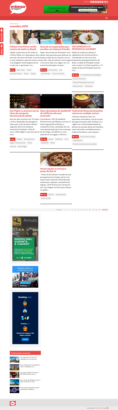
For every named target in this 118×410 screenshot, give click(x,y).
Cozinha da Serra (79, 79)
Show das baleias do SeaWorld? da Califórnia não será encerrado (55, 113)
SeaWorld (44, 143)
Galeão (19, 139)
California (58, 139)
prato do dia (45, 198)
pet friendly (45, 73)
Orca (66, 139)
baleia (50, 139)
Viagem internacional (17, 143)
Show (53, 143)
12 (96, 210)
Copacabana (77, 140)
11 (93, 210)
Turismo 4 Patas (58, 73)
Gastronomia (78, 86)
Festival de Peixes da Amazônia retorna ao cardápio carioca (87, 112)
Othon (26, 73)
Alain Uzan (21, 70)
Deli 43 (51, 194)
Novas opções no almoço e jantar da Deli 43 (53, 170)
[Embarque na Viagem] (18, 13)
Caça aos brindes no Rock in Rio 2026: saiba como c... (29, 373)
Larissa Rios (52, 70)
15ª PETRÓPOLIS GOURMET (90, 75)
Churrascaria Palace (87, 136)
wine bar (12, 146)
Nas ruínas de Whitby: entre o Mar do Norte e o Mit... (30, 381)
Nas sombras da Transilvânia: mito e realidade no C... (30, 365)
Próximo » (105, 210)
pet (60, 70)
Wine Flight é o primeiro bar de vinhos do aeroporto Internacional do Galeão (23, 113)
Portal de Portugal (100, 408)
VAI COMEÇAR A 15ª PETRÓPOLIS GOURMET (84, 47)
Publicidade (13, 215)
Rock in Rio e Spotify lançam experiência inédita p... (29, 388)
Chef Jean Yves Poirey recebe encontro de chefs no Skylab (22, 47)
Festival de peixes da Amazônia (85, 144)
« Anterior (59, 210)
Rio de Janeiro (29, 139)
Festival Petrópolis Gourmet (83, 82)
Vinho (30, 143)
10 (90, 210)
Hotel (29, 70)
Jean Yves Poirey (15, 73)
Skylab (33, 73)
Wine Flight (22, 146)
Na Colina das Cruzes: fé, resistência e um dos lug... (28, 358)
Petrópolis (89, 86)
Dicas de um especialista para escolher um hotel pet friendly (55, 48)
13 (99, 210)
